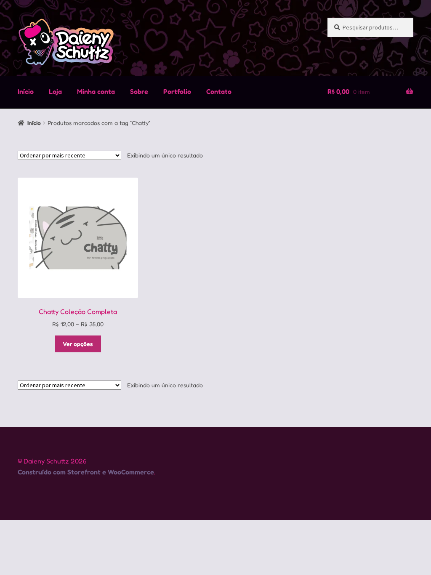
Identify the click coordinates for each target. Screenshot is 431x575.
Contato (218, 91)
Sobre (139, 91)
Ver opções (78, 343)
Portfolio (177, 91)
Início (26, 91)
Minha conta (96, 91)
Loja (55, 91)
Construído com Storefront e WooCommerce (86, 472)
